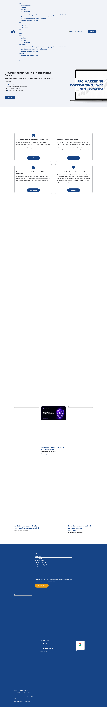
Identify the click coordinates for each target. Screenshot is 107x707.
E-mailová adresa (40, 562)
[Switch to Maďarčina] (72, 31)
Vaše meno (38, 554)
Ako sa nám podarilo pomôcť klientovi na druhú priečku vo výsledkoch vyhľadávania (43, 15)
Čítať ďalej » (17, 532)
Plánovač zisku (25, 26)
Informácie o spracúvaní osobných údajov (24, 696)
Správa (37, 567)
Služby (20, 4)
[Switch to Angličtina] (80, 31)
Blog (20, 29)
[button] (41, 31)
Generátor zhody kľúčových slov (29, 24)
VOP (15, 698)
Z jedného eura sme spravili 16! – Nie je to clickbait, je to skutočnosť (80, 528)
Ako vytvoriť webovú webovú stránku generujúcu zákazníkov (37, 16)
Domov (20, 2)
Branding (23, 7)
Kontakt (92, 31)
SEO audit (23, 9)
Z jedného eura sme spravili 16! (29, 20)
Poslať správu (42, 585)
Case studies (22, 13)
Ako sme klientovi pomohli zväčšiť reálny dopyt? (34, 18)
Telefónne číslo (40, 558)
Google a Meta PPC (26, 5)
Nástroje (21, 22)
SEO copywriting (25, 11)
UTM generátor (25, 27)
